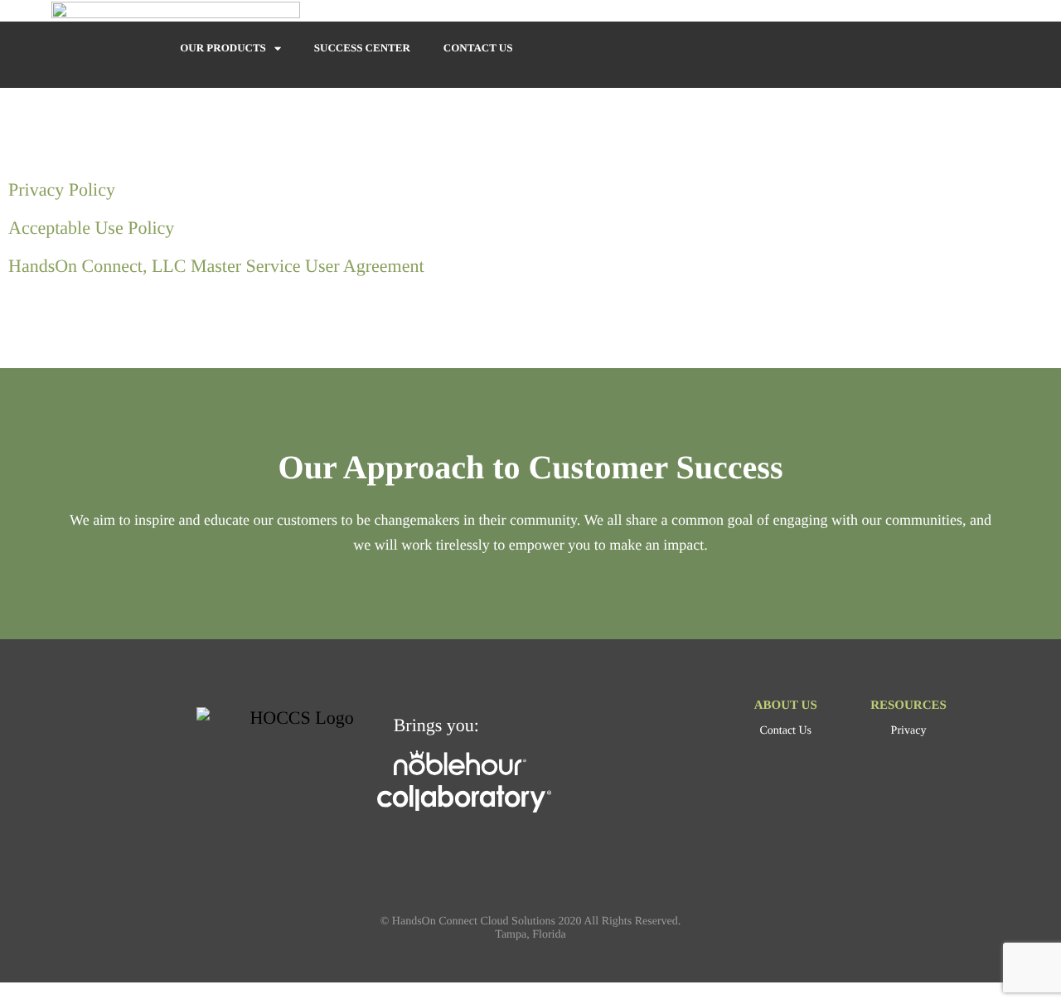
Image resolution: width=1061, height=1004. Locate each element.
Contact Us (478, 47)
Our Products (223, 47)
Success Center (362, 47)
